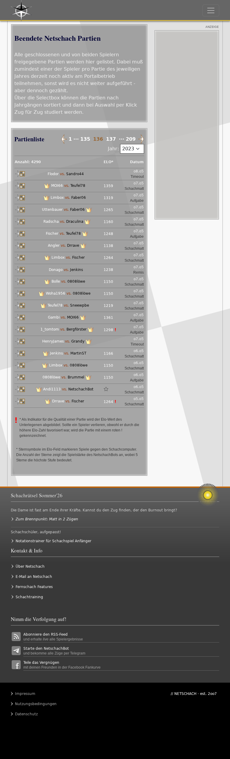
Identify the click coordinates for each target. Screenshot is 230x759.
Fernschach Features (34, 587)
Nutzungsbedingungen (26, 704)
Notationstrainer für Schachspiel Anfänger (53, 541)
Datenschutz (26, 714)
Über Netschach (30, 566)
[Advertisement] (186, 125)
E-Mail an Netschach (34, 577)
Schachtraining (29, 597)
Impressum (25, 694)
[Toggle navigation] (210, 10)
